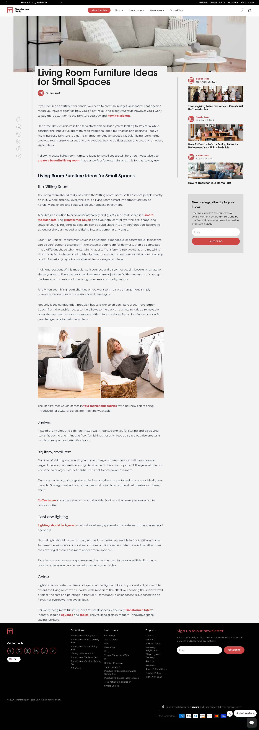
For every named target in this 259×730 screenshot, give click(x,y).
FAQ (106, 643)
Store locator (218, 2)
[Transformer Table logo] (20, 10)
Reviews (203, 2)
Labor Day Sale (99, 10)
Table (147, 610)
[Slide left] (6, 2)
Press (107, 659)
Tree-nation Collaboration (117, 681)
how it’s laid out (119, 115)
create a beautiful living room (59, 160)
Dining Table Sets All (82, 653)
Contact (150, 639)
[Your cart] (250, 10)
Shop (118, 10)
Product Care (153, 643)
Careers (150, 635)
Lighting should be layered (56, 525)
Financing (109, 647)
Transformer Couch (77, 220)
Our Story (109, 635)
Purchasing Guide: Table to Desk (121, 678)
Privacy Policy (153, 673)
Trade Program (112, 667)
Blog (106, 651)
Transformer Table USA (28, 699)
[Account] (242, 10)
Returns (150, 661)
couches (67, 615)
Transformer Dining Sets (84, 635)
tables (84, 615)
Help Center (247, 2)
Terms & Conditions (156, 669)
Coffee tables (47, 500)
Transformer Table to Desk (85, 657)
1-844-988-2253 (154, 677)
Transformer (134, 610)
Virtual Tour (176, 10)
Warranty (233, 2)
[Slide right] (61, 2)
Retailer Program (113, 663)
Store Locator (136, 10)
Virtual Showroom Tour (116, 655)
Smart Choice (111, 685)
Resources (156, 10)
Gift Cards (76, 668)
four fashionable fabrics (100, 406)
